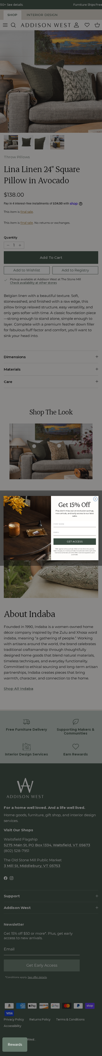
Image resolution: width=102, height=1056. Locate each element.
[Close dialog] (95, 499)
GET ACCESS (75, 541)
